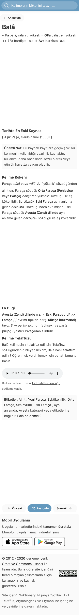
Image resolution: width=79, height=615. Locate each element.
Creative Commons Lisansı (22, 564)
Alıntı (22, 399)
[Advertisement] (39, 86)
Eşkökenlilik (57, 399)
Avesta (24, 410)
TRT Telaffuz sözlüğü (46, 383)
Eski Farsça (43, 405)
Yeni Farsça (37, 399)
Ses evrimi (24, 405)
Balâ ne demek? (29, 416)
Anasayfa (14, 17)
